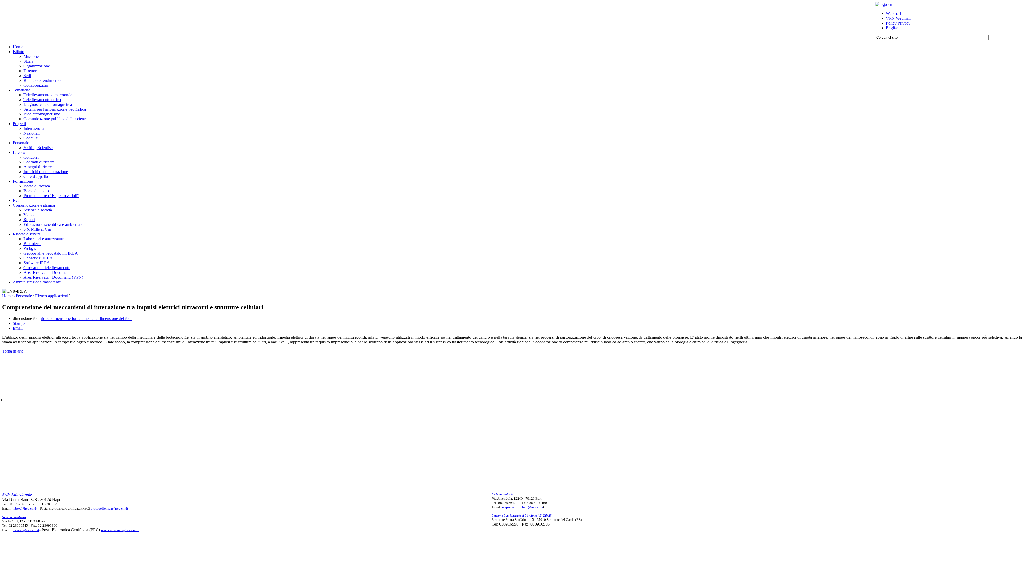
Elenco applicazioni (51, 296)
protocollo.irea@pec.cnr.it (109, 508)
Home (7, 296)
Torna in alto (12, 351)
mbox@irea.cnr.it (25, 508)
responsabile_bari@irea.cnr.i (522, 507)
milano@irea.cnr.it (26, 530)
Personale (24, 296)
